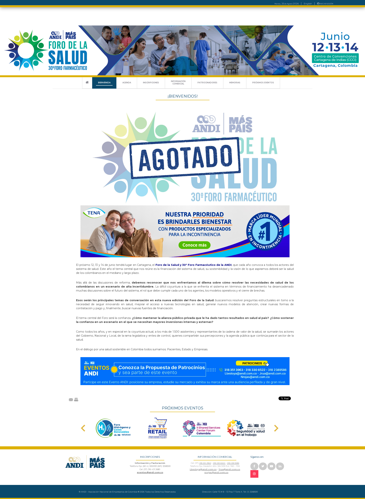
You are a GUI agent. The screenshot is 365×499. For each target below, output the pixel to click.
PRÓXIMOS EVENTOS (263, 82)
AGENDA (126, 82)
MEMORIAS (234, 82)
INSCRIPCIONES (151, 82)
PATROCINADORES (207, 82)
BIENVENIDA (104, 82)
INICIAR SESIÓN (326, 4)
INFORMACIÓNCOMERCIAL (178, 82)
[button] (83, 428)
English (308, 3)
